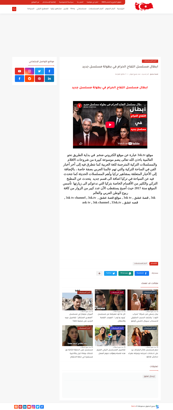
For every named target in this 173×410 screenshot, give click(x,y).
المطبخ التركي (42, 9)
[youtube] (19, 71)
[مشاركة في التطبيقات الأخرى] (99, 273)
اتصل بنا (80, 2)
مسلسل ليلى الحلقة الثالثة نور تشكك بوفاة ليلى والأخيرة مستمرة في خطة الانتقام (79, 353)
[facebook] (49, 71)
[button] (142, 273)
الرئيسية (120, 9)
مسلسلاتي (81, 9)
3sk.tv (133, 406)
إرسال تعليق (149, 376)
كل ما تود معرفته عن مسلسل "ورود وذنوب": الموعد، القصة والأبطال (111, 317)
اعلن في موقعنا (92, 2)
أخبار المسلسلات (96, 9)
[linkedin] (49, 78)
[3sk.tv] (143, 6)
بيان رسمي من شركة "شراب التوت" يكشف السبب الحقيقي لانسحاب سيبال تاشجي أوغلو (144, 317)
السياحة (30, 9)
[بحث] (14, 9)
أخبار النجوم (110, 9)
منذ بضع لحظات (151, 311)
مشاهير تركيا (56, 9)
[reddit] (29, 78)
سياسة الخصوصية (66, 2)
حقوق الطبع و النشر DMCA (111, 2)
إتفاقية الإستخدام (49, 2)
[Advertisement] (86, 35)
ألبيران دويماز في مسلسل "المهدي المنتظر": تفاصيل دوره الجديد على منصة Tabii (79, 317)
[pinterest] (39, 78)
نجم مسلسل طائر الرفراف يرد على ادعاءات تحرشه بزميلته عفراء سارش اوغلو (143, 353)
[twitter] (39, 71)
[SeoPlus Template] (157, 406)
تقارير (66, 9)
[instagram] (29, 71)
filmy (72, 9)
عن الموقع (35, 2)
